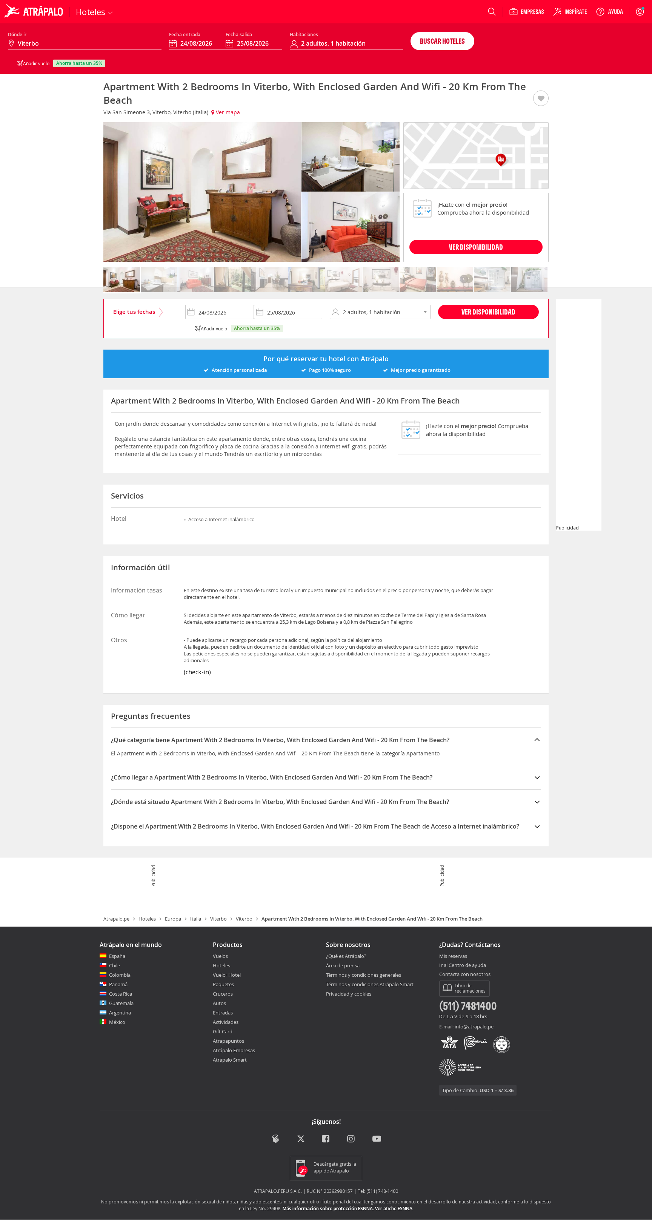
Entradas (223, 1012)
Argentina (120, 1012)
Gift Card (222, 1031)
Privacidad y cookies (348, 993)
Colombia (120, 974)
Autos (219, 1003)
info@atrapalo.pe (474, 1026)
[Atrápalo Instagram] (351, 1139)
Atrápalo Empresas (234, 1050)
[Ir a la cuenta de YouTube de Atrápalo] (376, 1139)
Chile (114, 965)
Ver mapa (227, 112)
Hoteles (147, 918)
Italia (195, 918)
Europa (173, 918)
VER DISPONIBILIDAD (476, 247)
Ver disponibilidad (488, 311)
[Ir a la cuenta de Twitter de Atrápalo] (301, 1139)
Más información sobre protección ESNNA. (328, 1208)
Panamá (118, 984)
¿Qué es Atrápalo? (346, 956)
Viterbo (218, 918)
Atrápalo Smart (230, 1059)
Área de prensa (343, 965)
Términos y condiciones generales (363, 974)
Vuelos (220, 956)
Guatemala (121, 1003)
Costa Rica (120, 993)
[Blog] (275, 1138)
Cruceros (223, 993)
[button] (541, 99)
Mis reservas (453, 956)
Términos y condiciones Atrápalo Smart (370, 984)
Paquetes (223, 984)
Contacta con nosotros (465, 974)
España (117, 956)
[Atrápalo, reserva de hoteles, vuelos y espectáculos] (34, 11)
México (117, 1022)
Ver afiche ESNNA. (394, 1208)
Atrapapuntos (228, 1040)
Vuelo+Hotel (227, 974)
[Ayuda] (609, 11)
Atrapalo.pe (116, 918)
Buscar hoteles (442, 41)
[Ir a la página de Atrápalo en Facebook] (326, 1139)
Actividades (225, 1022)
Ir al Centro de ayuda (462, 965)
